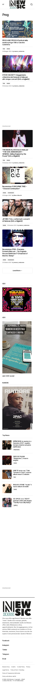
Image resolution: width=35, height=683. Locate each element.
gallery (16, 505)
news (8, 48)
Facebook (5, 641)
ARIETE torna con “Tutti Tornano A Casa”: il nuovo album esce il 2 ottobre (22, 472)
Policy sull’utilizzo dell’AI (9, 676)
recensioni (11, 192)
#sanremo (16, 449)
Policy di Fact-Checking (17, 670)
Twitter (4, 650)
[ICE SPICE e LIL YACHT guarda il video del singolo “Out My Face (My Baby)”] (7, 502)
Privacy (28, 667)
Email (4, 659)
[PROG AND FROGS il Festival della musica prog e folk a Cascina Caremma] (17, 29)
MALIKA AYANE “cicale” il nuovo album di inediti (22, 486)
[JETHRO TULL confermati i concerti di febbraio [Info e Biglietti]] (17, 207)
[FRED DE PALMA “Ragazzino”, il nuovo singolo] (7, 460)
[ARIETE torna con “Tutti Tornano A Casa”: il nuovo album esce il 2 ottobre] (7, 474)
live (4, 48)
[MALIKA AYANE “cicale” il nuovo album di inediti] (7, 488)
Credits (13, 667)
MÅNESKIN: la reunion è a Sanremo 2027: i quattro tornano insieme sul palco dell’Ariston (22, 444)
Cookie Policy (21, 667)
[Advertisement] (17, 107)
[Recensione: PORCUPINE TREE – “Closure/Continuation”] (17, 175)
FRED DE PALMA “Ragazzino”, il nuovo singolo (20, 458)
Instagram (5, 645)
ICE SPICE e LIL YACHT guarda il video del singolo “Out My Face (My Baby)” (22, 500)
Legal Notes (5, 670)
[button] (3, 4)
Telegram (5, 654)
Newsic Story (6, 667)
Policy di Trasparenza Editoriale (11, 673)
